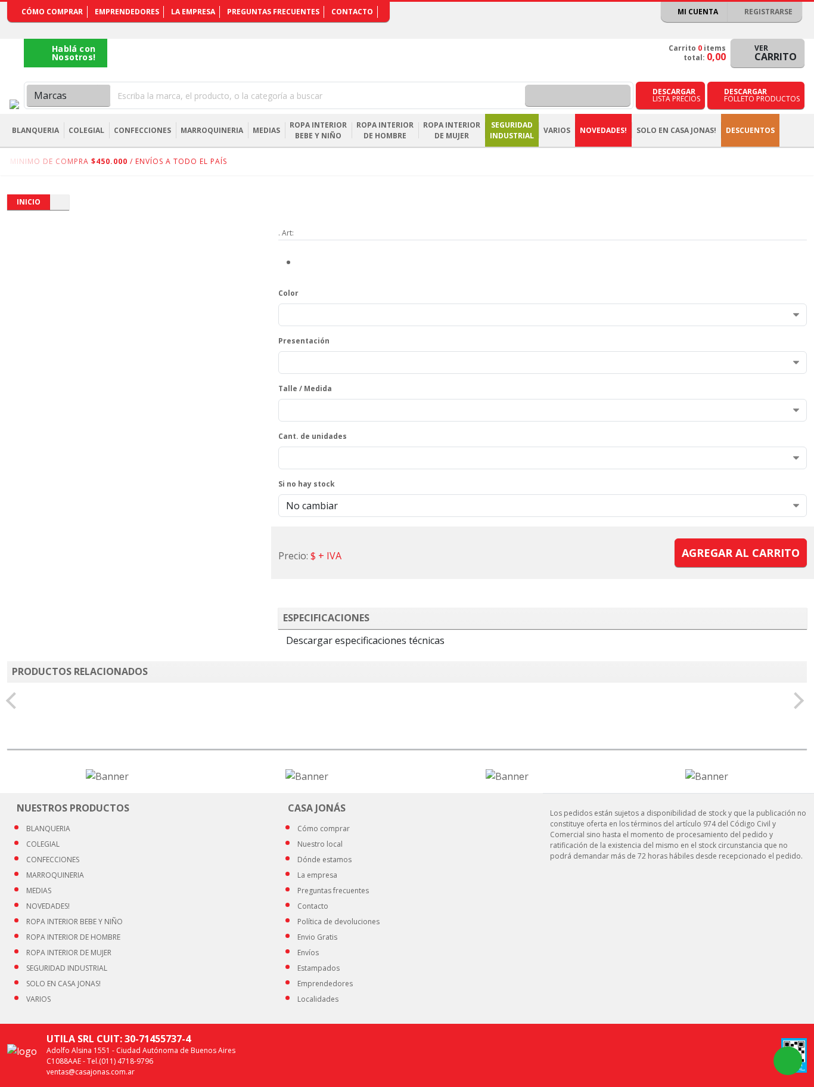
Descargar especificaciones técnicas (365, 640)
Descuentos (750, 130)
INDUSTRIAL (66, 968)
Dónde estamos (324, 859)
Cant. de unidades (312, 436)
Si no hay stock (306, 484)
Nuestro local (320, 844)
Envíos (308, 952)
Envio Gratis (317, 937)
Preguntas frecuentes (273, 12)
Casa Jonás (14, 104)
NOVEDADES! (603, 130)
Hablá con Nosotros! (73, 53)
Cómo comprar (52, 12)
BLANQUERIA (48, 828)
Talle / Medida (305, 388)
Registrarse (767, 12)
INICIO (29, 202)
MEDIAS (38, 890)
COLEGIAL (43, 844)
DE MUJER (68, 952)
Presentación (304, 341)
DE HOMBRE (73, 937)
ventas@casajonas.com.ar (90, 1072)
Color (288, 293)
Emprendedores (127, 12)
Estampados (318, 968)
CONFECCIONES (52, 859)
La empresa (193, 12)
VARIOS (38, 999)
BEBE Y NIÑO (74, 921)
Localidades (317, 999)
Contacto (352, 12)
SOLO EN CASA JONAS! (676, 130)
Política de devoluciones (338, 921)
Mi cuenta (697, 12)
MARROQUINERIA (55, 875)
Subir (773, 1060)
